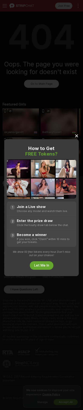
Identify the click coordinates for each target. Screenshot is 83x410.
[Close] (76, 135)
